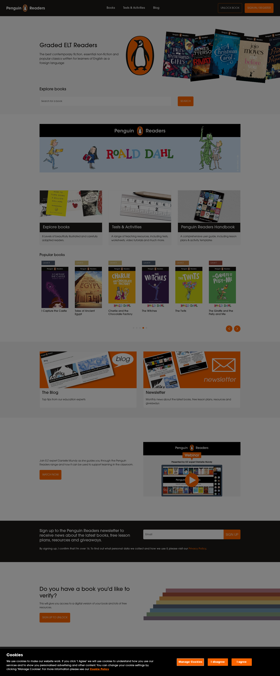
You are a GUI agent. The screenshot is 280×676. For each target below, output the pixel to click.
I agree (242, 662)
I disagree (218, 662)
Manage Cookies (190, 662)
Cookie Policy (99, 669)
